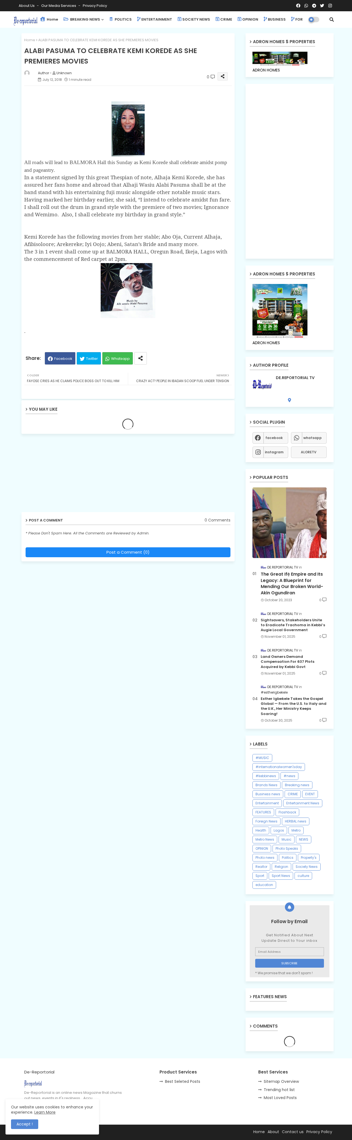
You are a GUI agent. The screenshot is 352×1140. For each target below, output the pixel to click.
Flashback (287, 812)
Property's (309, 857)
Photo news (264, 857)
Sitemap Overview (281, 1081)
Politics (287, 857)
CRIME (226, 19)
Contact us (293, 1132)
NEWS (303, 839)
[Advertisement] (64, 475)
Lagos (279, 830)
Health (260, 830)
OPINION (250, 19)
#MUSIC (262, 757)
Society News (307, 866)
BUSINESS (277, 19)
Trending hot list (279, 1089)
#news (289, 776)
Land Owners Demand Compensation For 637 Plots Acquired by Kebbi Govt (287, 661)
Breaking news (297, 785)
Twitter (92, 358)
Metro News (264, 839)
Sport (259, 875)
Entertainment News (302, 803)
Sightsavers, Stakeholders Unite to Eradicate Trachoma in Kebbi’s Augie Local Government (293, 625)
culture (303, 875)
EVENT (310, 794)
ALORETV (309, 452)
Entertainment (267, 803)
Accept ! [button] (24, 1124)
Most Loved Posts (280, 1097)
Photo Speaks (287, 848)
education (264, 884)
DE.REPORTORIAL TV (295, 377)
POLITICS (123, 19)
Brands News (266, 785)
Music (287, 839)
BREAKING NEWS (84, 19)
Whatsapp (120, 358)
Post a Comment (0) (128, 552)
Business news (267, 794)
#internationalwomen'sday (278, 766)
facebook (274, 437)
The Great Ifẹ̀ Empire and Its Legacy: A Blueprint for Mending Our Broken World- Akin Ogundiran (292, 583)
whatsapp (312, 437)
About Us (27, 5)
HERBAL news (295, 821)
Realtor (261, 866)
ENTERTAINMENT (156, 19)
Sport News (281, 875)
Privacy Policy (95, 5)
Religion (281, 866)
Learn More (45, 1112)
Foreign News (266, 821)
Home (52, 19)
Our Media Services (59, 5)
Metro (296, 830)
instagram (274, 452)
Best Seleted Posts (182, 1081)
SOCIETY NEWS (196, 19)
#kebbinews (265, 776)
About (273, 1132)
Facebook (63, 358)
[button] (331, 19)
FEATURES (263, 812)
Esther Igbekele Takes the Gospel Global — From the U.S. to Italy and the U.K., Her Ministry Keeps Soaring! (293, 706)
